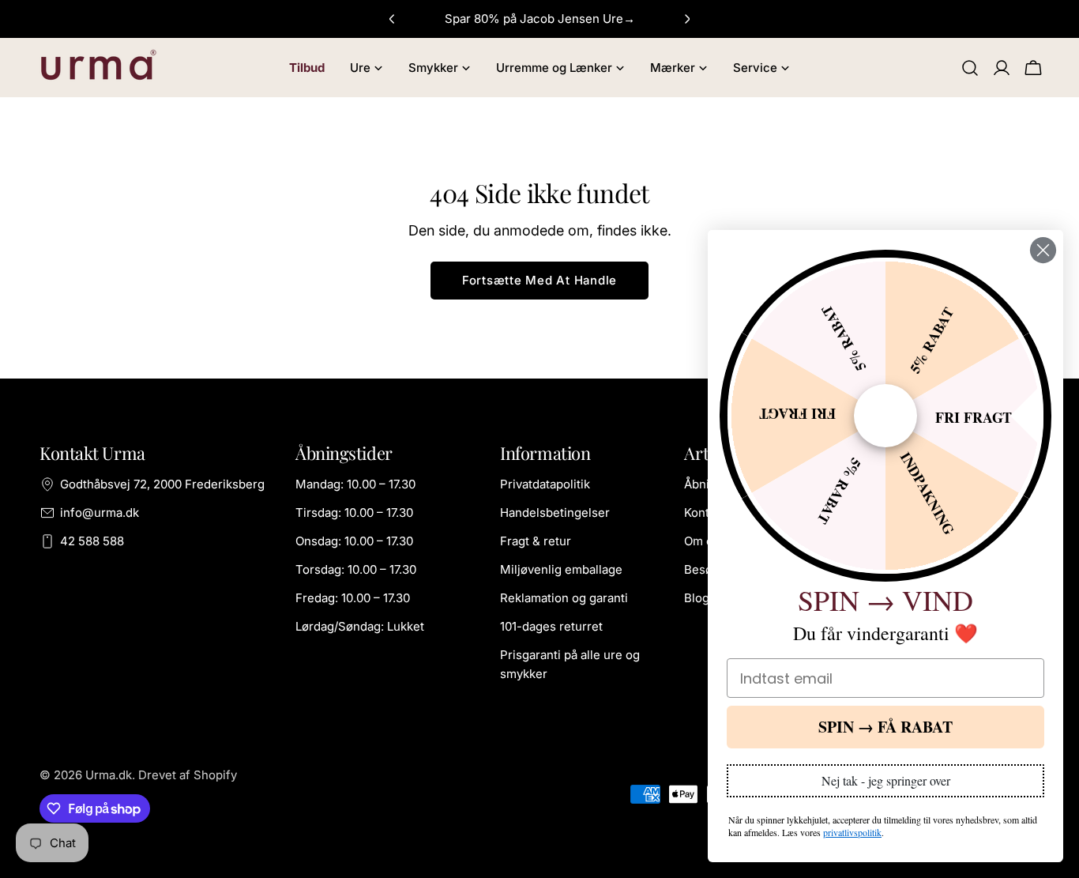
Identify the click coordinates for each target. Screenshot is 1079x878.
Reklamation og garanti (564, 597)
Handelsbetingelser (555, 512)
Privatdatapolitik (545, 484)
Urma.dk (108, 774)
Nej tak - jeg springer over (885, 780)
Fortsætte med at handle (539, 280)
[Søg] (970, 68)
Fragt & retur (535, 540)
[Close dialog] (1043, 250)
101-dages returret (551, 626)
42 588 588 (92, 540)
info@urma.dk (99, 512)
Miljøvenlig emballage (561, 569)
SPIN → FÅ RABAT (885, 726)
